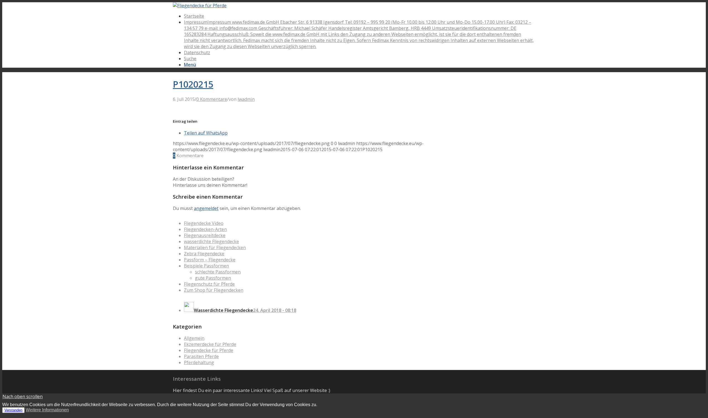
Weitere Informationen (47, 410)
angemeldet (206, 208)
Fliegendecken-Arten (205, 229)
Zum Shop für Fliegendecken (213, 290)
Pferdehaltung (199, 362)
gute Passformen (213, 278)
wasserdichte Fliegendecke (211, 241)
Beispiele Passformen (206, 266)
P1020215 (193, 84)
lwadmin (246, 99)
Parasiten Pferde (201, 356)
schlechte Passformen (218, 272)
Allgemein (194, 338)
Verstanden (13, 410)
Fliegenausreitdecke (204, 235)
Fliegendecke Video (203, 223)
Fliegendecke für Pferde (208, 350)
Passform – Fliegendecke (209, 260)
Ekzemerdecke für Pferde (210, 344)
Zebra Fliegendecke (204, 254)
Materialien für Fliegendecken (215, 248)
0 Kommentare (211, 99)
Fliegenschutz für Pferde (209, 284)
